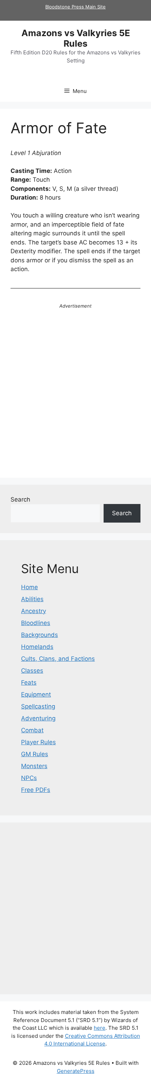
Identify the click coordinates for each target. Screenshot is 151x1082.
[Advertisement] (75, 391)
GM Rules (34, 754)
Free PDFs (35, 789)
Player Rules (38, 742)
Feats (29, 682)
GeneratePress (75, 1071)
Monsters (34, 766)
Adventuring (38, 718)
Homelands (37, 646)
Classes (32, 670)
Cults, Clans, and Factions (58, 658)
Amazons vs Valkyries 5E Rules (75, 38)
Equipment (36, 694)
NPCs (29, 777)
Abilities (32, 599)
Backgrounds (39, 634)
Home (29, 587)
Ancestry (33, 610)
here (99, 1027)
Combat (32, 730)
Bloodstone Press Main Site (75, 6)
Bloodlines (35, 622)
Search (20, 499)
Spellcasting (38, 706)
